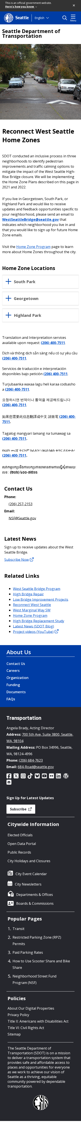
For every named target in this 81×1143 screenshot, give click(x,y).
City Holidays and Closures (29, 861)
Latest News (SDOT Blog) (33, 626)
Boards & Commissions (35, 903)
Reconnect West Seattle (32, 604)
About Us (18, 652)
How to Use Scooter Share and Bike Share (41, 964)
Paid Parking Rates (28, 952)
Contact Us (15, 663)
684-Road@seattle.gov (36, 766)
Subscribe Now (16, 559)
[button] (74, 5)
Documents (16, 692)
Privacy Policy (18, 1014)
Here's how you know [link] (20, 6)
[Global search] (66, 17)
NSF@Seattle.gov (22, 518)
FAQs (10, 699)
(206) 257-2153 (20, 504)
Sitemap (14, 1034)
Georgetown (26, 298)
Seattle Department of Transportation (31, 33)
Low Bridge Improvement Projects (40, 599)
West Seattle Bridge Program (36, 588)
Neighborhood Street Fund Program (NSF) (34, 979)
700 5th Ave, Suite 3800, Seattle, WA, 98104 (39, 737)
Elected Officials (20, 835)
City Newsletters (28, 884)
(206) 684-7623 (31, 760)
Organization (17, 677)
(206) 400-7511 (53, 342)
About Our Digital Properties (31, 1008)
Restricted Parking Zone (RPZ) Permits (37, 940)
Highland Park (27, 315)
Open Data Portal (22, 843)
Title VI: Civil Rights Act (26, 1027)
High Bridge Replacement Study (38, 620)
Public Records (19, 852)
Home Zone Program (33, 246)
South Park (24, 281)
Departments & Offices (34, 894)
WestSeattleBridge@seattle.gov (30, 219)
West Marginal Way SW (32, 610)
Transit (18, 928)
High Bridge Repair (28, 594)
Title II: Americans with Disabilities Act (38, 1021)
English (39, 18)
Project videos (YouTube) (33, 631)
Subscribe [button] (18, 809)
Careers (13, 670)
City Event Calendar (31, 873)
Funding (13, 684)
